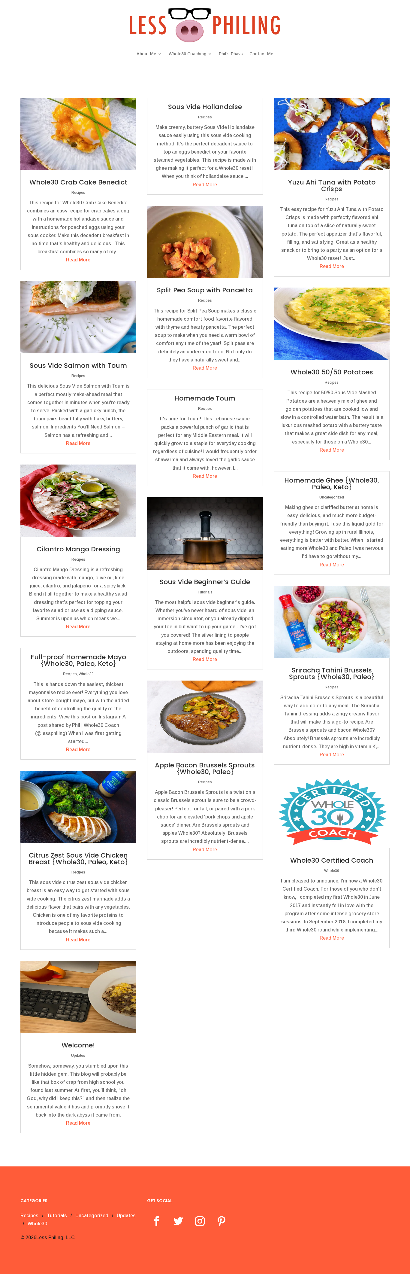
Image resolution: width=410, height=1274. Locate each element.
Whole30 (86, 674)
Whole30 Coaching (187, 53)
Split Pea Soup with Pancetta (205, 290)
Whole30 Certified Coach (331, 860)
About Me (146, 53)
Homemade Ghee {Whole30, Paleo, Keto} (331, 484)
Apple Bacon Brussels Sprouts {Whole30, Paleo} (205, 768)
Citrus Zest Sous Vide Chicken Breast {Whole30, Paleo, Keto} (78, 859)
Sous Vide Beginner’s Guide (205, 582)
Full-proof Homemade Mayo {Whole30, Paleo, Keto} (78, 660)
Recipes (78, 192)
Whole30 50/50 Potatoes (332, 372)
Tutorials (205, 592)
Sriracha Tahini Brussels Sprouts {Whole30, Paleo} (332, 673)
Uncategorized (331, 497)
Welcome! (78, 1045)
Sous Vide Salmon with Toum (78, 365)
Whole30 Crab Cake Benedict (78, 182)
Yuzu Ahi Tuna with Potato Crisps (331, 186)
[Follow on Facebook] (156, 1221)
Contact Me (261, 53)
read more (78, 259)
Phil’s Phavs (231, 53)
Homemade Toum (204, 398)
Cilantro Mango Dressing (78, 549)
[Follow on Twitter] (178, 1221)
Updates (78, 1055)
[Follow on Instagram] (200, 1221)
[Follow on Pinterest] (221, 1221)
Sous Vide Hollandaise (205, 106)
